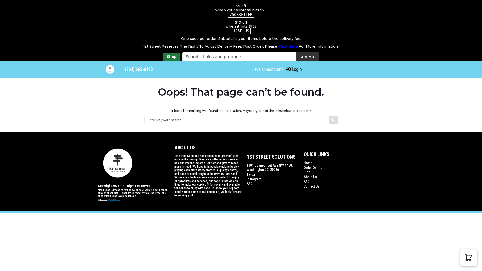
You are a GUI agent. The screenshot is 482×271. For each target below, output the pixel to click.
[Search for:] (235, 120)
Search (307, 57)
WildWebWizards (114, 200)
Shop (172, 56)
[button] (468, 257)
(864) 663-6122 (139, 69)
